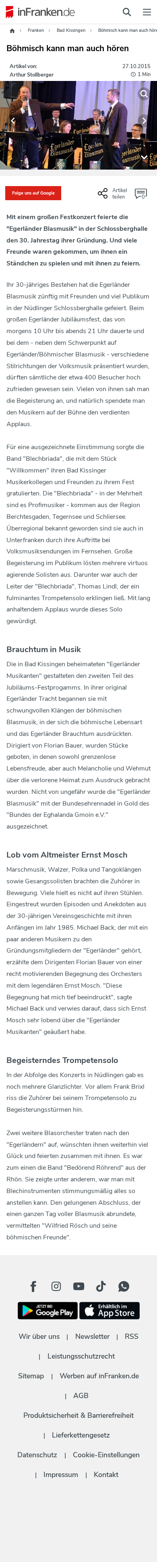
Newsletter (92, 1336)
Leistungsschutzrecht (81, 1356)
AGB (81, 1395)
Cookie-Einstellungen (106, 1455)
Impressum (60, 1474)
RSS (131, 1336)
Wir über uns (39, 1336)
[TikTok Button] (101, 1286)
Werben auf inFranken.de (99, 1376)
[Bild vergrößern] (144, 93)
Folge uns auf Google (33, 193)
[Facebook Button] (33, 1286)
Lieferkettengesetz (81, 1435)
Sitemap (31, 1376)
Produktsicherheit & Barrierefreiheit (78, 1415)
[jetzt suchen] (127, 12)
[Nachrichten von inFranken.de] (38, 12)
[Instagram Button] (56, 1286)
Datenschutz (37, 1455)
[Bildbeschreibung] (144, 156)
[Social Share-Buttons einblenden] (113, 196)
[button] (12, 120)
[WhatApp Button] (123, 1286)
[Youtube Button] (78, 1286)
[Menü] (147, 12)
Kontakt (106, 1474)
